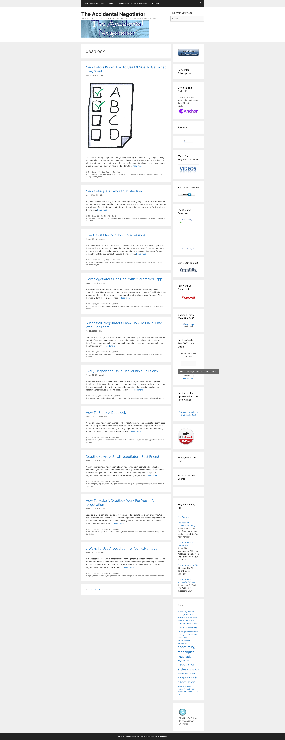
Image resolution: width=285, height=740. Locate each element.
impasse (110, 174)
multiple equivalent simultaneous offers (143, 174)
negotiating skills (182, 643)
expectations (112, 218)
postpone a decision (158, 440)
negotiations (183, 660)
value (194, 692)
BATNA (187, 614)
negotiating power (137, 398)
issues (135, 440)
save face (138, 532)
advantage (181, 611)
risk (185, 686)
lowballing (126, 218)
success (180, 692)
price (180, 677)
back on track (93, 440)
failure (135, 576)
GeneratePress (161, 736)
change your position (106, 532)
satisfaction (152, 218)
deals (180, 631)
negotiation (185, 656)
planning (185, 673)
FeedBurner (188, 378)
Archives (155, 3)
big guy (101, 484)
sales (189, 686)
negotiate (180, 640)
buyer (193, 615)
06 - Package (93, 396)
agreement (189, 611)
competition (181, 620)
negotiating (188, 640)
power (192, 673)
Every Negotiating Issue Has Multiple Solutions (122, 371)
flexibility (126, 398)
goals (186, 632)
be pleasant (92, 532)
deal (113, 262)
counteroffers (93, 174)
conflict (194, 624)
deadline (91, 354)
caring (90, 262)
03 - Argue (92, 352)
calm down (92, 398)
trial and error (161, 398)
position (131, 532)
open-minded (150, 398)
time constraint (148, 532)
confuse (101, 306)
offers (161, 174)
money (191, 638)
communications (193, 617)
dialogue (108, 398)
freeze (124, 532)
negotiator (193, 669)
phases (145, 354)
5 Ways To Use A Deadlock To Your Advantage (121, 548)
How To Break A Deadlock (106, 413)
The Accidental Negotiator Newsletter (132, 3)
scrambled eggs (124, 306)
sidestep (89, 442)
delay (105, 354)
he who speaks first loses (145, 262)
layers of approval (120, 484)
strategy (101, 177)
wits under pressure (151, 306)
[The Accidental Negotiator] (188, 223)
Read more (137, 166)
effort (118, 262)
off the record (144, 440)
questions (181, 686)
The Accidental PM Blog (188, 565)
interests (180, 638)
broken (96, 576)
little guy (130, 484)
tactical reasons (137, 306)
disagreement (117, 398)
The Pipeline (183, 517)
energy (123, 262)
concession (92, 306)
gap (119, 218)
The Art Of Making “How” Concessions (115, 235)
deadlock (102, 174)
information (118, 174)
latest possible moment (117, 354)
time (98, 265)
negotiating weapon (133, 354)
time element (157, 354)
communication (182, 617)
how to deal (193, 632)
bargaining (181, 615)
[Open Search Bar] (200, 3)
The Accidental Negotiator (93, 3)
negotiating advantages (143, 484)
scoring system (91, 177)
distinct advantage (125, 576)
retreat (114, 306)
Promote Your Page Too (188, 248)
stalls (155, 484)
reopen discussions (157, 576)
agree (90, 576)
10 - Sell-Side (115, 172)
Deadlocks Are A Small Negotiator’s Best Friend (122, 457)
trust (190, 692)
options (180, 673)
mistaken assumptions (138, 218)
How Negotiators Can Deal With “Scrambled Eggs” (125, 279)
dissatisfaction (101, 218)
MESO (126, 174)
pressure (145, 576)
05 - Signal (92, 304)
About (111, 3)
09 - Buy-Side (103, 172)
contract (181, 628)
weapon (89, 357)
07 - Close (92, 216)
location (159, 262)
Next (97, 589)
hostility (129, 440)
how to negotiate (182, 635)
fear (139, 576)
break (101, 440)
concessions (98, 262)
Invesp (191, 326)
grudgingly (131, 262)
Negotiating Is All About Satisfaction (114, 191)
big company (93, 484)
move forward (91, 265)
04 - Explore (93, 172)
